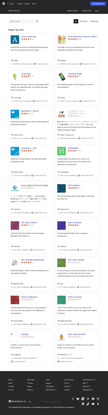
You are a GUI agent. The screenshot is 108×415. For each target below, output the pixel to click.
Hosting (11, 386)
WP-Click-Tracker (29, 222)
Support (48, 383)
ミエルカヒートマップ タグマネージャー (76, 112)
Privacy (11, 390)
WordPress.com (89, 380)
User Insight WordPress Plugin (34, 185)
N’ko (30, 401)
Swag (67, 390)
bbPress (87, 386)
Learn (48, 380)
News (10, 383)
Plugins (29, 386)
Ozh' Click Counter (76, 260)
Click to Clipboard (29, 297)
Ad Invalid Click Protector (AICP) (82, 36)
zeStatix (25, 334)
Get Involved (68, 380)
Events (66, 383)
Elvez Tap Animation (77, 334)
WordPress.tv (51, 390)
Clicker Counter (75, 297)
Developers (50, 386)
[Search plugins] (37, 21)
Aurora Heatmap (28, 36)
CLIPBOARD (73, 148)
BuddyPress (88, 390)
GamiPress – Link (28, 148)
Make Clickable (74, 222)
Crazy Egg (25, 74)
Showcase (30, 380)
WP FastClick (74, 185)
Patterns (30, 390)
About (10, 380)
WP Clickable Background (32, 260)
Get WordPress (98, 4)
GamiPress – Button (30, 111)
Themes (30, 383)
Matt (85, 383)
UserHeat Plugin (75, 74)
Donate (67, 386)
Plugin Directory (14, 11)
